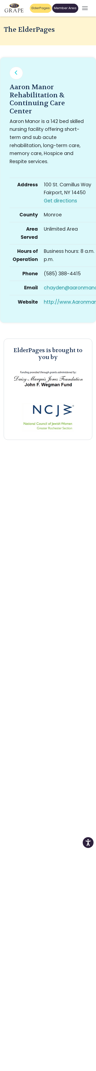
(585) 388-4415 (62, 273)
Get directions (60, 200)
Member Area (65, 8)
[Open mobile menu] (85, 8)
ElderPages (41, 8)
